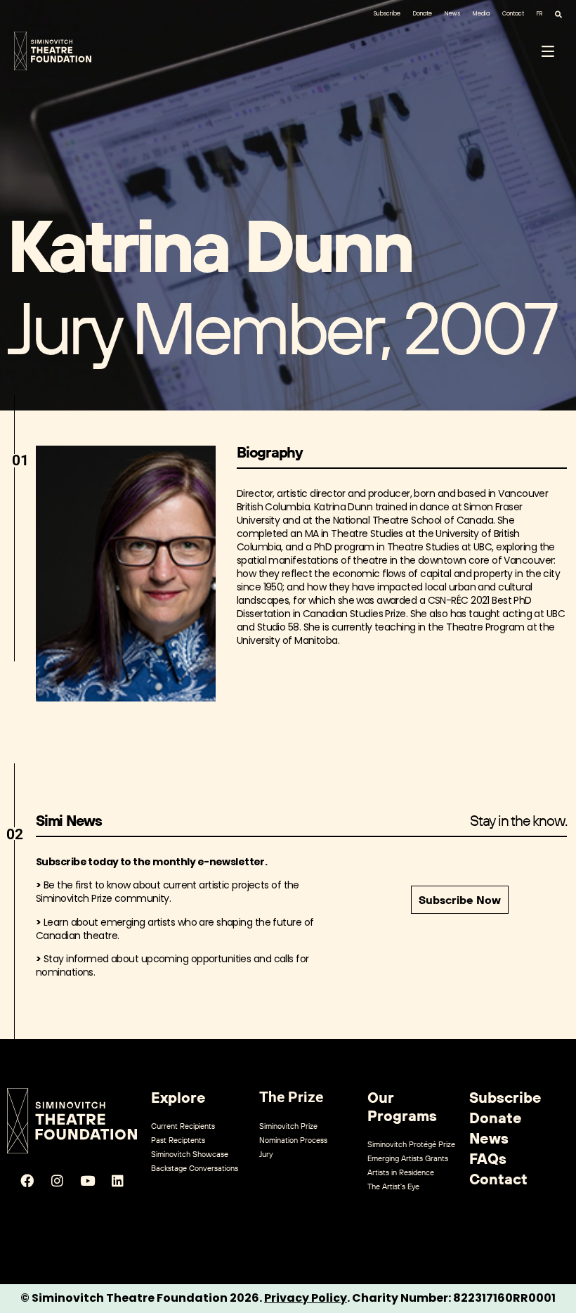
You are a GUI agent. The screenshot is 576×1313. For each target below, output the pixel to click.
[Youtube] (87, 1181)
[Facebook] (26, 1181)
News (452, 14)
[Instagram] (57, 1181)
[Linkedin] (117, 1181)
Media (481, 14)
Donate (422, 14)
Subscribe (387, 14)
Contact (513, 14)
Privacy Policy (305, 1298)
